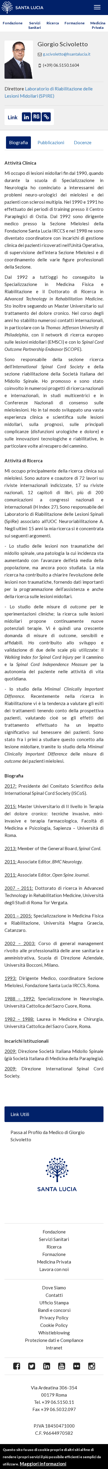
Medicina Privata (97, 25)
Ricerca (52, 23)
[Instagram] (91, 1366)
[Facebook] (16, 1366)
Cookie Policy (54, 1325)
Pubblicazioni (51, 142)
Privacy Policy (54, 1317)
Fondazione (12, 23)
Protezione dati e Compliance (54, 1340)
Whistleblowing (54, 1332)
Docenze (83, 142)
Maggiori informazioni (43, 1463)
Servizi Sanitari (34, 25)
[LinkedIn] (46, 1366)
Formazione (74, 23)
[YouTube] (61, 1366)
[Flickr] (76, 1366)
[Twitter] (31, 1366)
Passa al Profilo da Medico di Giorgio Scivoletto (47, 1136)
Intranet (54, 1347)
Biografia (18, 142)
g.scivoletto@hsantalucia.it (66, 54)
